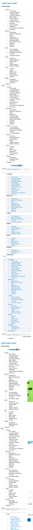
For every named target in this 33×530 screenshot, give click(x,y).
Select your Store (27, 336)
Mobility (7, 78)
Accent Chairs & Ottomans (17, 28)
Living (6, 47)
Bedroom (7, 31)
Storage (12, 76)
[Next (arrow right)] (30, 265)
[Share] (24, 1)
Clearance (7, 84)
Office (6, 67)
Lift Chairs (12, 29)
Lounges (7, 9)
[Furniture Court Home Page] (9, 3)
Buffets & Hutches (14, 66)
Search (4, 168)
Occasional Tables (15, 55)
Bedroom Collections (15, 34)
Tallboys (12, 46)
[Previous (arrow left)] (2, 265)
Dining (6, 56)
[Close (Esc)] (28, 1)
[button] (16, 85)
